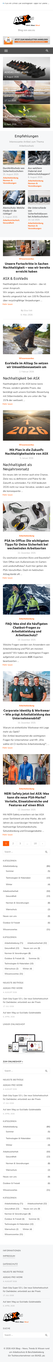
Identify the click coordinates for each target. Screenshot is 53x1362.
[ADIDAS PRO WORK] (26, 68)
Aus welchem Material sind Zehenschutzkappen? (39, 170)
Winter (9, 884)
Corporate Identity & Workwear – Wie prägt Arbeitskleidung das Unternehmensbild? (26, 714)
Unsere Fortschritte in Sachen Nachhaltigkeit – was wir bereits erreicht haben (26, 267)
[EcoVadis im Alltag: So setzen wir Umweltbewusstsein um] (26, 339)
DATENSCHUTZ (10, 1264)
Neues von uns (10, 916)
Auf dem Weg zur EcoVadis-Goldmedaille (22, 1012)
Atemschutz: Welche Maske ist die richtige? (14, 210)
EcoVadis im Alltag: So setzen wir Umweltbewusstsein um (26, 365)
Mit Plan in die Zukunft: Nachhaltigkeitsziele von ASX (26, 451)
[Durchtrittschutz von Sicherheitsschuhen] (14, 158)
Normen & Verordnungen (9, 181)
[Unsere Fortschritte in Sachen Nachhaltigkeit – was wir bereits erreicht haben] (26, 248)
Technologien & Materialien (18, 877)
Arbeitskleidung (10, 178)
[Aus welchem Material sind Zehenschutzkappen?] (39, 158)
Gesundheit (8, 223)
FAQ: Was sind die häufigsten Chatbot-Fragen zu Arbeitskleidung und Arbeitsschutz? (26, 629)
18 (35, 843)
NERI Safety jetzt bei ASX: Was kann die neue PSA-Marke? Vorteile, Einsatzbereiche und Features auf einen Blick (26, 799)
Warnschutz (11, 909)
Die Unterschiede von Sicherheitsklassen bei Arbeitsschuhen (38, 212)
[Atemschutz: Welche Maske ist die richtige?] (14, 197)
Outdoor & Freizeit (11, 922)
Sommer (10, 871)
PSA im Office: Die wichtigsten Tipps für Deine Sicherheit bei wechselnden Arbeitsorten (27, 5)
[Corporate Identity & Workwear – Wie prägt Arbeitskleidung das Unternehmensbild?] (26, 686)
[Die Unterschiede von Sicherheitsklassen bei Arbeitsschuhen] (39, 197)
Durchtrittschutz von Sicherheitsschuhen (13, 169)
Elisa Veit (28, 310)
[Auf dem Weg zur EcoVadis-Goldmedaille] (26, 116)
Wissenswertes (26, 259)
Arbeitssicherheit (11, 220)
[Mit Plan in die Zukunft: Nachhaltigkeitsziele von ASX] (26, 425)
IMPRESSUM (9, 1256)
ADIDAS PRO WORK (13, 988)
